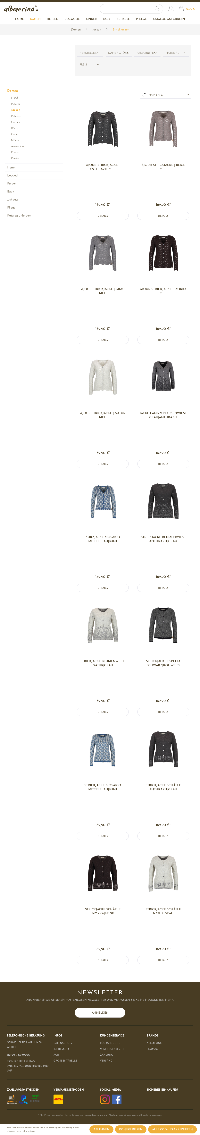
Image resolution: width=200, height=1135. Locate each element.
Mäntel (15, 140)
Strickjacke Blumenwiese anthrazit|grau (163, 539)
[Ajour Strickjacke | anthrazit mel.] (103, 129)
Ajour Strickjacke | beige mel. (163, 167)
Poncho (15, 152)
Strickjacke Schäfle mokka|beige (103, 911)
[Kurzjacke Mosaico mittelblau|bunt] (103, 501)
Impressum (61, 1049)
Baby (10, 191)
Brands (152, 1035)
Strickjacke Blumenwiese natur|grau (102, 663)
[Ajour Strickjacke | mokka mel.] (163, 253)
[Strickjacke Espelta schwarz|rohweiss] (163, 625)
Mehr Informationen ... (27, 1131)
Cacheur (16, 122)
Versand (106, 1061)
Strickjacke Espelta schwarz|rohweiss (163, 663)
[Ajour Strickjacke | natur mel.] (103, 377)
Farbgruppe (145, 53)
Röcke (14, 128)
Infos (58, 1035)
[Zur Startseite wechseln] (21, 8)
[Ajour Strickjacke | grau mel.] (103, 253)
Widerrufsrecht (112, 1049)
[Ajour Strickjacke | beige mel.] (163, 129)
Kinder (11, 183)
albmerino (154, 1043)
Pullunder (16, 116)
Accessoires (17, 146)
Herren (11, 167)
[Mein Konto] (171, 9)
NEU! (14, 98)
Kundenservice (112, 1035)
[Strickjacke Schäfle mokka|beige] (103, 873)
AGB (56, 1055)
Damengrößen (120, 53)
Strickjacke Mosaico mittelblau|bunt (102, 787)
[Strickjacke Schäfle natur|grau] (163, 873)
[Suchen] (158, 9)
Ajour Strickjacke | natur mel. (102, 415)
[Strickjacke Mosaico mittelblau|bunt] (103, 749)
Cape (14, 134)
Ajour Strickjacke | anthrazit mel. (103, 167)
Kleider (15, 158)
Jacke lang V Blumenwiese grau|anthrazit (163, 415)
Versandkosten (92, 1115)
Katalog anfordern (19, 215)
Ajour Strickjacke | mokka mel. (163, 291)
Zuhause (13, 199)
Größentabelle (65, 1061)
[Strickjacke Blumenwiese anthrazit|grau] (163, 501)
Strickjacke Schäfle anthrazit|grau (163, 787)
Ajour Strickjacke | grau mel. (103, 291)
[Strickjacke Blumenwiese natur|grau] (103, 625)
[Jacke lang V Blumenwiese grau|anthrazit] (163, 377)
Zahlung (106, 1055)
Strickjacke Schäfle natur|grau (163, 911)
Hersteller (88, 53)
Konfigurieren (130, 1129)
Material (172, 53)
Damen (12, 91)
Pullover (15, 104)
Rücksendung (110, 1043)
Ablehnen (101, 1129)
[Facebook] (116, 1099)
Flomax (152, 1049)
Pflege (11, 207)
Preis (83, 64)
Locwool (12, 175)
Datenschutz (63, 1043)
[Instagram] (105, 1099)
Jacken (15, 110)
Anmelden (100, 1012)
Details (102, 216)
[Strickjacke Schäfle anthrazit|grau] (163, 749)
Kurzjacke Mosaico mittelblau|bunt (103, 539)
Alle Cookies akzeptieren (172, 1129)
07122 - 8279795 (18, 1055)
